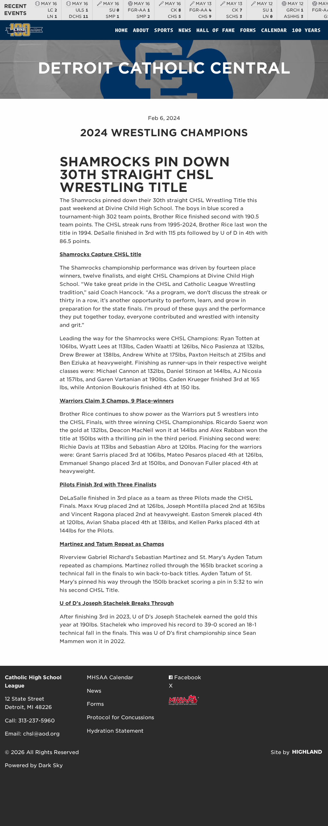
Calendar (274, 30)
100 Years (306, 30)
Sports (163, 30)
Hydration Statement (115, 731)
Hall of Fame (215, 30)
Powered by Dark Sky (34, 765)
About (141, 30)
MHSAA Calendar (110, 677)
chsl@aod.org (41, 734)
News (184, 30)
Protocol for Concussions (120, 717)
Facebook (187, 677)
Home (121, 30)
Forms (248, 30)
